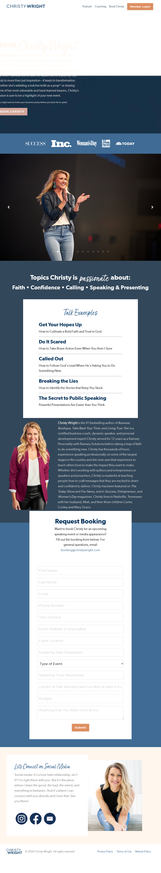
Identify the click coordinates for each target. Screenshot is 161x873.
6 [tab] (78, 251)
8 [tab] (88, 251)
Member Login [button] (140, 6)
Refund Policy (143, 851)
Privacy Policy (105, 851)
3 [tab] (62, 251)
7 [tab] (83, 251)
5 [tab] (73, 251)
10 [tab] (98, 251)
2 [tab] (57, 251)
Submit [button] (80, 727)
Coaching (100, 6)
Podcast (87, 6)
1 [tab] (52, 251)
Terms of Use (124, 851)
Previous (8, 207)
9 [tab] (93, 251)
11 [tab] (103, 251)
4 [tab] (67, 251)
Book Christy (116, 6)
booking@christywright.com (80, 550)
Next (152, 207)
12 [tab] (108, 251)
